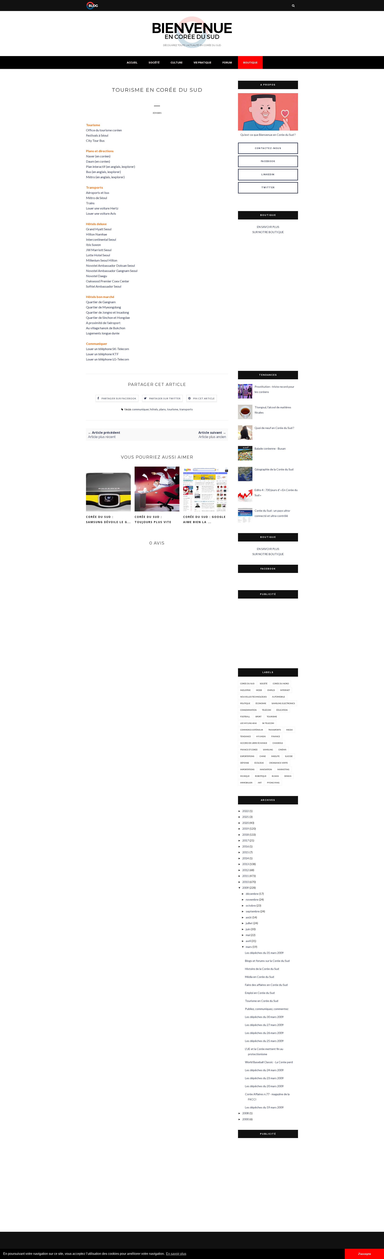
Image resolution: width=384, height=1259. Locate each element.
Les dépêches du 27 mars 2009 (264, 1025)
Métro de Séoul (96, 198)
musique (245, 776)
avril (248, 941)
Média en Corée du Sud (259, 976)
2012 (245, 870)
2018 (245, 834)
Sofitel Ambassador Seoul (103, 286)
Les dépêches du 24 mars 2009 (264, 1070)
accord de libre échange (253, 743)
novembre (252, 899)
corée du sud (247, 683)
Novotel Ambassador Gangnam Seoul (111, 271)
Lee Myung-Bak (248, 723)
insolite (275, 756)
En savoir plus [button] (176, 1253)
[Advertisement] (268, 303)
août (249, 917)
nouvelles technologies (253, 696)
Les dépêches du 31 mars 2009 (264, 952)
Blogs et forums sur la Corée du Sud (267, 960)
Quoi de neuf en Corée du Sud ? (274, 428)
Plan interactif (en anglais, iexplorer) (110, 166)
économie (261, 703)
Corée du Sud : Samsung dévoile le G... (108, 519)
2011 (245, 876)
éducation (282, 710)
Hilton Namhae (96, 234)
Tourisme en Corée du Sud (261, 1000)
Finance (275, 736)
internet (285, 690)
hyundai (261, 736)
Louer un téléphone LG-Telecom (107, 359)
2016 (245, 846)
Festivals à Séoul (97, 135)
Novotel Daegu (96, 276)
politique (245, 703)
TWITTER (268, 187)
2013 (245, 864)
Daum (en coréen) (98, 161)
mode (259, 690)
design (287, 776)
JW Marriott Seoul (98, 250)
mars (249, 946)
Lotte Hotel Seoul (98, 255)
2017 (245, 840)
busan (275, 776)
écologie (259, 763)
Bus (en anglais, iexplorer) (103, 172)
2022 (245, 811)
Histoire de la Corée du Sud (262, 968)
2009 (245, 887)
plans (162, 409)
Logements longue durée (102, 333)
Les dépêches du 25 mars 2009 (264, 1041)
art (260, 782)
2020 (245, 822)
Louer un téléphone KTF (102, 354)
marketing (283, 769)
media (289, 730)
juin (248, 929)
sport (258, 716)
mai (248, 935)
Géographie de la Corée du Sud (274, 469)
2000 (245, 1119)
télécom (266, 710)
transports (186, 409)
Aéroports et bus (97, 192)
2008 (245, 1113)
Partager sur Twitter (165, 398)
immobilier (246, 782)
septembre (253, 911)
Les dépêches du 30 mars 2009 (264, 1016)
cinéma (282, 749)
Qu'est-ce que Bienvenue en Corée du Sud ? (268, 134)
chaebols (278, 743)
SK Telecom (268, 723)
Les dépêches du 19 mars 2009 (264, 1107)
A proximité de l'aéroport (103, 323)
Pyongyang (273, 782)
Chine (263, 756)
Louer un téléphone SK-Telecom (107, 349)
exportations (247, 756)
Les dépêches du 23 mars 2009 (264, 1078)
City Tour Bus (95, 140)
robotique (260, 776)
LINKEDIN (267, 174)
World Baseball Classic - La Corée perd (269, 1062)
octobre (251, 905)
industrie (245, 690)
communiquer (140, 409)
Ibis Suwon (93, 245)
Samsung (268, 749)
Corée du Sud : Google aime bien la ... (204, 519)
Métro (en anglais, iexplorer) (105, 177)
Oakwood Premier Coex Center (107, 281)
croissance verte (278, 763)
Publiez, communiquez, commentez (266, 1008)
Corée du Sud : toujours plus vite (153, 519)
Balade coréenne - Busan (270, 448)
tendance (245, 736)
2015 (245, 852)
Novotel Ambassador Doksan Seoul (110, 265)
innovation (266, 769)
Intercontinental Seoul (101, 239)
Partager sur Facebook (119, 398)
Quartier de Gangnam (101, 302)
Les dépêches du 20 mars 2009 (264, 1086)
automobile (278, 696)
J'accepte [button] (364, 1253)
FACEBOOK (268, 161)
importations (247, 769)
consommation (248, 710)
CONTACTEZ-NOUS (268, 148)
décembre (252, 893)
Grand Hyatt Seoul (98, 229)
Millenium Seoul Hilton (101, 260)
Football (245, 716)
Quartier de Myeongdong (103, 307)
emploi (271, 690)
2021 (245, 816)
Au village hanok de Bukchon (105, 328)
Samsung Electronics (283, 703)
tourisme (172, 409)
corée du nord (281, 683)
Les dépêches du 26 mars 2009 (264, 1033)
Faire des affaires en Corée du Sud (266, 984)
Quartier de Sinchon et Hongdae (108, 317)
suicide (289, 756)
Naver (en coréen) (98, 156)
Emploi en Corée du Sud (260, 992)
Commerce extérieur (251, 730)
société (263, 683)
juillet (249, 923)
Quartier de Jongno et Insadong (107, 312)
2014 (245, 858)
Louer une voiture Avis (101, 213)
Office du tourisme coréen (104, 130)
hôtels (154, 409)
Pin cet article (204, 398)
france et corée (249, 749)
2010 (245, 882)
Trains (90, 203)
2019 (245, 828)
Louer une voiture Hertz (102, 208)
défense (244, 763)
